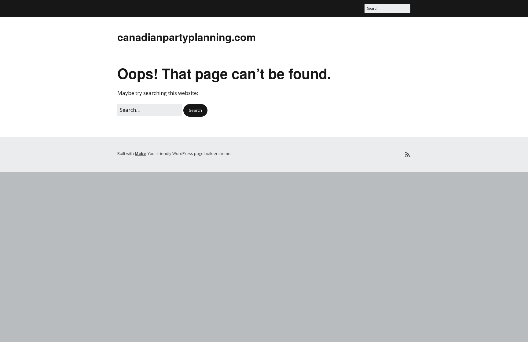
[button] (195, 110)
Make (140, 153)
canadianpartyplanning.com (186, 36)
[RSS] (407, 154)
